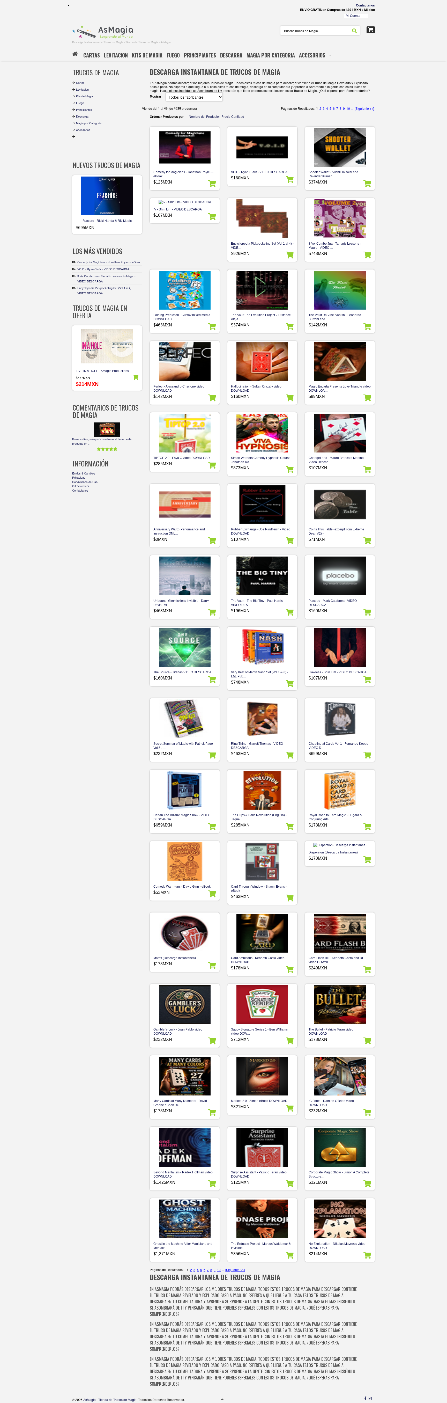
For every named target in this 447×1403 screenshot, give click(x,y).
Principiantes (84, 109)
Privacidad (78, 477)
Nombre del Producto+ (205, 116)
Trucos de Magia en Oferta (100, 311)
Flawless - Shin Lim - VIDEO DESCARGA (338, 672)
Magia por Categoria (88, 123)
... (352, 108)
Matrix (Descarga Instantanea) (174, 958)
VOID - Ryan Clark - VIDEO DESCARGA (259, 172)
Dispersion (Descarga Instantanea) (333, 852)
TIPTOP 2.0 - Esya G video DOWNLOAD (181, 458)
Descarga (82, 116)
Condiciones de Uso (85, 482)
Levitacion (82, 89)
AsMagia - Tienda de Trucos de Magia (110, 1399)
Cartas (80, 83)
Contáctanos (365, 5)
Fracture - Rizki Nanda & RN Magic (107, 221)
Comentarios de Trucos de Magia (105, 411)
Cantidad (237, 116)
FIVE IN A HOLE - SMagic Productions (102, 371)
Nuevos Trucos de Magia (106, 165)
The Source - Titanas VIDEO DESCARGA (182, 672)
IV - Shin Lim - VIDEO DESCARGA (177, 209)
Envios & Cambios (83, 473)
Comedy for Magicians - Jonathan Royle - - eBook (108, 262)
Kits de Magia (84, 96)
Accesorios (83, 130)
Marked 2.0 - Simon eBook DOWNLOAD (259, 1101)
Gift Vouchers (80, 486)
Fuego (80, 103)
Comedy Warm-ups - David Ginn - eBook (182, 886)
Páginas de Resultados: (166, 1269)
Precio (225, 116)
